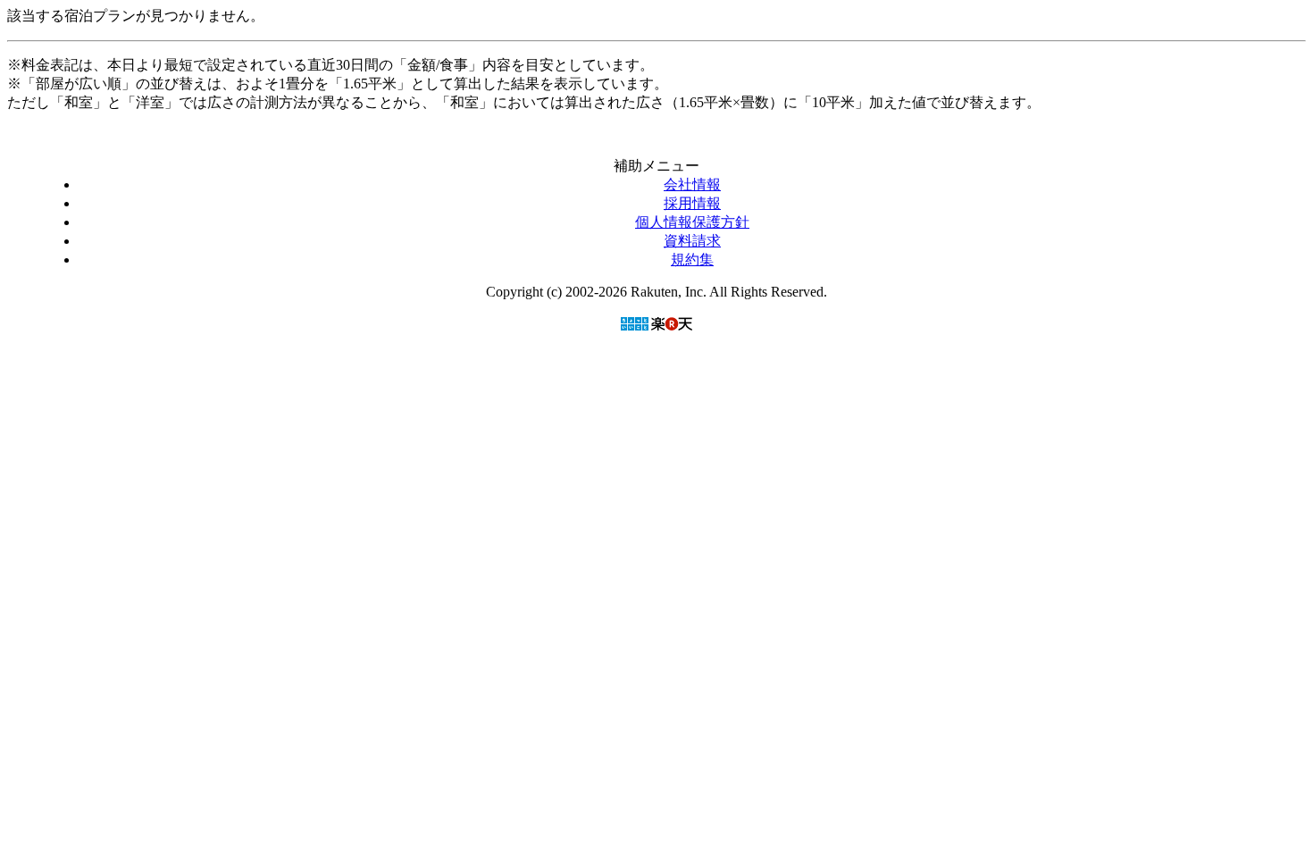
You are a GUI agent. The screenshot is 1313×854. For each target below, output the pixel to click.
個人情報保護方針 (692, 222)
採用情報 (692, 203)
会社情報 (692, 184)
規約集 (692, 259)
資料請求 (692, 240)
